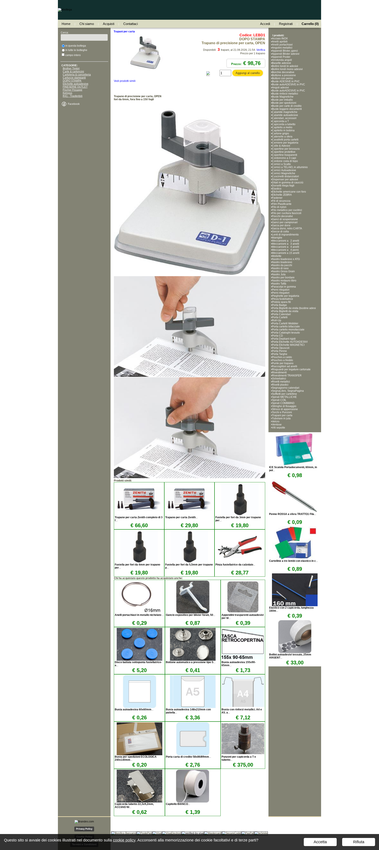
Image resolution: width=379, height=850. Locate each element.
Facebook (74, 103)
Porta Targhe (279, 354)
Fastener (277, 197)
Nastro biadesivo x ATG (286, 259)
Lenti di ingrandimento (285, 234)
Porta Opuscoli (281, 347)
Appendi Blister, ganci (285, 50)
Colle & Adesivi (281, 145)
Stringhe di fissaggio (284, 406)
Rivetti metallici (281, 381)
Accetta (320, 842)
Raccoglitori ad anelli (284, 366)
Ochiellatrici (279, 378)
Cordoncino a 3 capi (284, 158)
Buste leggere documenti (287, 109)
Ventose (277, 424)
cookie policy (124, 840)
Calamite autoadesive (285, 115)
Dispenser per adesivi (285, 179)
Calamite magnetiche (284, 112)
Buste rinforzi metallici (285, 93)
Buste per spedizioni (284, 102)
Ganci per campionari (285, 222)
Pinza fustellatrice (282, 298)
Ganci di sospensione (285, 219)
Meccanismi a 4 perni (285, 249)
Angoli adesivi (280, 87)
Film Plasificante (281, 203)
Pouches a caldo (282, 357)
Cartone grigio (280, 133)
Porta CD (277, 335)
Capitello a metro (282, 127)
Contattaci (130, 24)
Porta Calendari (281, 314)
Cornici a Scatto (281, 164)
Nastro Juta (279, 274)
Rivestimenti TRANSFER (287, 375)
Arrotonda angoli (282, 59)
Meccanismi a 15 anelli (286, 253)
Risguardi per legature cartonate (291, 369)
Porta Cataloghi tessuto (286, 332)
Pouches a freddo (282, 360)
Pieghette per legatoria (285, 295)
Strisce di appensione (285, 409)
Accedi (265, 24)
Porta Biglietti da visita (285, 311)
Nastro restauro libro (284, 280)
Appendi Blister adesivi (285, 53)
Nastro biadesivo (282, 262)
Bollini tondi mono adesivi (287, 69)
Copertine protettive (283, 151)
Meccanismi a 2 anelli (285, 240)
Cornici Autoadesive (284, 170)
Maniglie (277, 237)
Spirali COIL (279, 400)
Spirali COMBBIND (283, 403)
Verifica (260, 49)
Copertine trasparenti (284, 154)
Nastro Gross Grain (283, 271)
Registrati (286, 24)
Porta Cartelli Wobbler (285, 323)
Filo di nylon (279, 207)
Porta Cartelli (280, 317)
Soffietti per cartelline (284, 393)
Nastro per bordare (283, 277)
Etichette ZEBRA (282, 194)
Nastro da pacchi (282, 265)
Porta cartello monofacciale (288, 329)
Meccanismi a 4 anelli (285, 246)
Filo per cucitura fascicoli (286, 213)
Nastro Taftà (279, 283)
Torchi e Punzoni (282, 412)
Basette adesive (281, 63)
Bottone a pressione (284, 75)
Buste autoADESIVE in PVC (288, 84)
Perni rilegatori (281, 289)
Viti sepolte (278, 427)
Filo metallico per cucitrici (287, 210)
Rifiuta (358, 842)
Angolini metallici (282, 47)
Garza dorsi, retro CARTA (287, 228)
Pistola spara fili (281, 302)
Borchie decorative (283, 72)
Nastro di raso (280, 268)
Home (66, 24)
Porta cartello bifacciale (286, 326)
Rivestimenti (279, 372)
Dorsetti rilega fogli (283, 185)
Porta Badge (279, 305)
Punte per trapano (282, 363)
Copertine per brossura (286, 148)
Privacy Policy (84, 828)
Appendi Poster (281, 56)
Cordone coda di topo (285, 161)
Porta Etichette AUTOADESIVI (289, 341)
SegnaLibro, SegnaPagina (288, 390)
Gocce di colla (280, 231)
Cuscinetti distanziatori (285, 176)
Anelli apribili (280, 41)
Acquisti (108, 24)
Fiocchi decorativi (282, 216)
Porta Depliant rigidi (284, 338)
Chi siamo (86, 24)
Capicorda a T (280, 121)
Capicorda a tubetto (283, 124)
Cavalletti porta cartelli (285, 139)
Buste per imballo (282, 99)
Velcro (275, 421)
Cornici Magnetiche (284, 173)
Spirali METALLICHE (284, 397)
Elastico (276, 188)
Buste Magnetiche (282, 96)
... (181, 517)
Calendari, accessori (284, 118)
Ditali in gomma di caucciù (287, 182)
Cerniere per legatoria (285, 142)
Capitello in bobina (283, 130)
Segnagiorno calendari (285, 387)
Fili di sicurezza (281, 200)
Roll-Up (276, 320)
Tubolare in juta (281, 418)
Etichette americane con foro (289, 191)
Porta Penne (279, 351)
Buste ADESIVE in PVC (286, 81)
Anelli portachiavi (282, 44)
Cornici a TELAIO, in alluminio (290, 167)
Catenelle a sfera (282, 136)
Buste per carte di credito (287, 105)
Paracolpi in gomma (284, 286)
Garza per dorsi (281, 225)
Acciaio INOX (280, 38)
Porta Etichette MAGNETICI (288, 344)
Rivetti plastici (280, 384)
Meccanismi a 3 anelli (285, 243)
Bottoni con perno (282, 78)
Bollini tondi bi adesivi (285, 66)
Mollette (276, 256)
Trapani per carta (282, 415)
